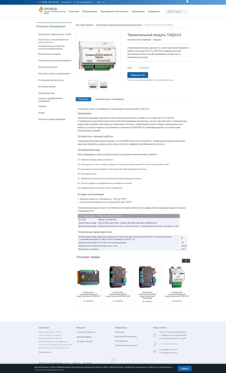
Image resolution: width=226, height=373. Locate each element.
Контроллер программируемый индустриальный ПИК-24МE (147, 295)
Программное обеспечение (114, 11)
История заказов (85, 341)
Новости (76, 363)
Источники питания (47, 86)
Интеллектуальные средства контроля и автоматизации (51, 47)
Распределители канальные (50, 80)
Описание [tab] (83, 99)
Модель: (157, 39)
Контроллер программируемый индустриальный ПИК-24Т (88, 294)
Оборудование (89, 11)
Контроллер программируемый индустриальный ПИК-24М (118, 294)
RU (98, 2)
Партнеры (120, 332)
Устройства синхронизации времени (54, 60)
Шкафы (41, 113)
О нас (66, 363)
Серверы (42, 106)
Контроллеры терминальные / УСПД (54, 34)
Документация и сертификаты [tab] (109, 99)
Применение (138, 11)
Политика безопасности (126, 345)
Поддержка (154, 11)
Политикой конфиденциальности (49, 370)
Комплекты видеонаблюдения (51, 119)
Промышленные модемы (49, 54)
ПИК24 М (144, 109)
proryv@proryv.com (168, 349)
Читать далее (44, 352)
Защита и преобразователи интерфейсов (50, 99)
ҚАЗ (103, 2)
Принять (185, 368)
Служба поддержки (86, 332)
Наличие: (131, 39)
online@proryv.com (168, 352)
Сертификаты (121, 341)
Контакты (66, 2)
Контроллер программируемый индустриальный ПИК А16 (176, 294)
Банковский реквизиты (126, 336)
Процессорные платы (48, 67)
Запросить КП (138, 75)
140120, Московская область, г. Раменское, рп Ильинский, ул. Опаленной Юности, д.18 (173, 335)
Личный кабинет (84, 2)
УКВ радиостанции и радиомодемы (54, 73)
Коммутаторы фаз (46, 93)
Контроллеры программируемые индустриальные (53, 40)
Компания (74, 11)
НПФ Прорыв (44, 363)
